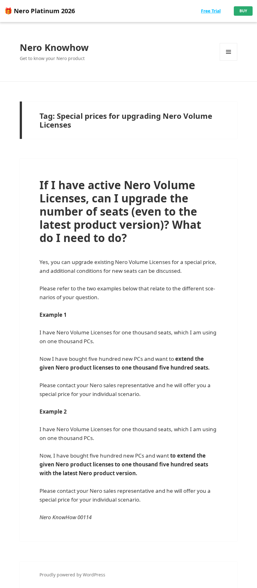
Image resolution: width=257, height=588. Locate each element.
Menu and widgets (228, 60)
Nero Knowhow (54, 47)
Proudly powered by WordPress (72, 575)
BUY (243, 11)
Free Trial (211, 11)
